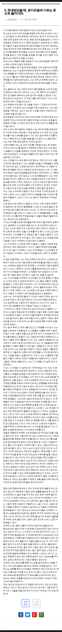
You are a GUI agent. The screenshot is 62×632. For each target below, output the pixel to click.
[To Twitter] (28, 613)
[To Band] (41, 613)
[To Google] (34, 613)
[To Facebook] (21, 613)
